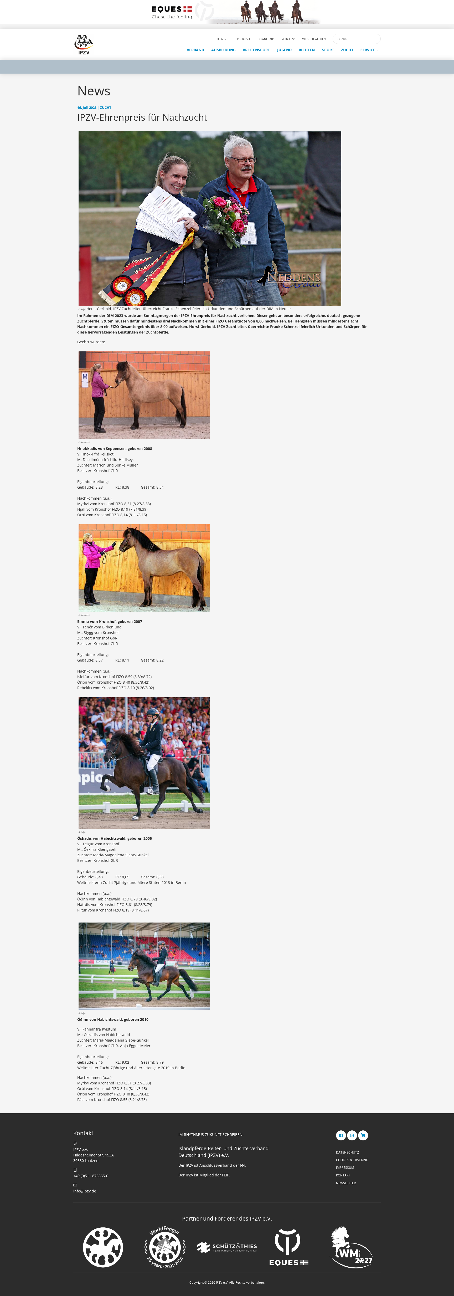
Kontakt (343, 1175)
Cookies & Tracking (352, 1160)
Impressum (345, 1167)
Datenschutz (347, 1152)
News (93, 90)
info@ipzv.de (84, 1191)
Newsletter (346, 1183)
